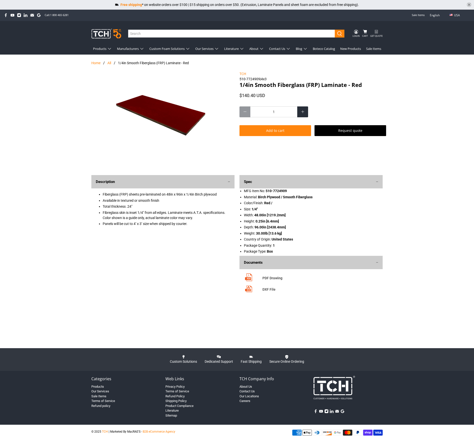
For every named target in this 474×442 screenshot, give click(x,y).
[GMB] (39, 15)
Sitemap (171, 415)
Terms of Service (103, 401)
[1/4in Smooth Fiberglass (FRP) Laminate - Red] (163, 120)
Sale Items (418, 15)
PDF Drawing (272, 278)
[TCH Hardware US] (106, 33)
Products (99, 48)
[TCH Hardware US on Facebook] (6, 15)
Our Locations (249, 396)
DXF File (269, 289)
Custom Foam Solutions (167, 48)
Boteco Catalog (324, 48)
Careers (244, 401)
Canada (460, 23)
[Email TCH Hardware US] (32, 15)
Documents (253, 262)
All (109, 63)
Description (105, 182)
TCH (242, 74)
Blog (299, 48)
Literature (231, 48)
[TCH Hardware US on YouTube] (12, 15)
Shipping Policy (176, 401)
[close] (469, 4)
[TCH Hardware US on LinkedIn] (25, 15)
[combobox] (231, 34)
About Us (245, 386)
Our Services (204, 48)
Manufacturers (128, 48)
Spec (248, 182)
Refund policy (100, 406)
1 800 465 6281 (59, 15)
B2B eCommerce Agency (159, 431)
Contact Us (277, 48)
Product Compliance (179, 406)
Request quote (350, 130)
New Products (350, 48)
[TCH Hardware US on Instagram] (19, 15)
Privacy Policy (175, 386)
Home (95, 63)
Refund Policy (175, 396)
